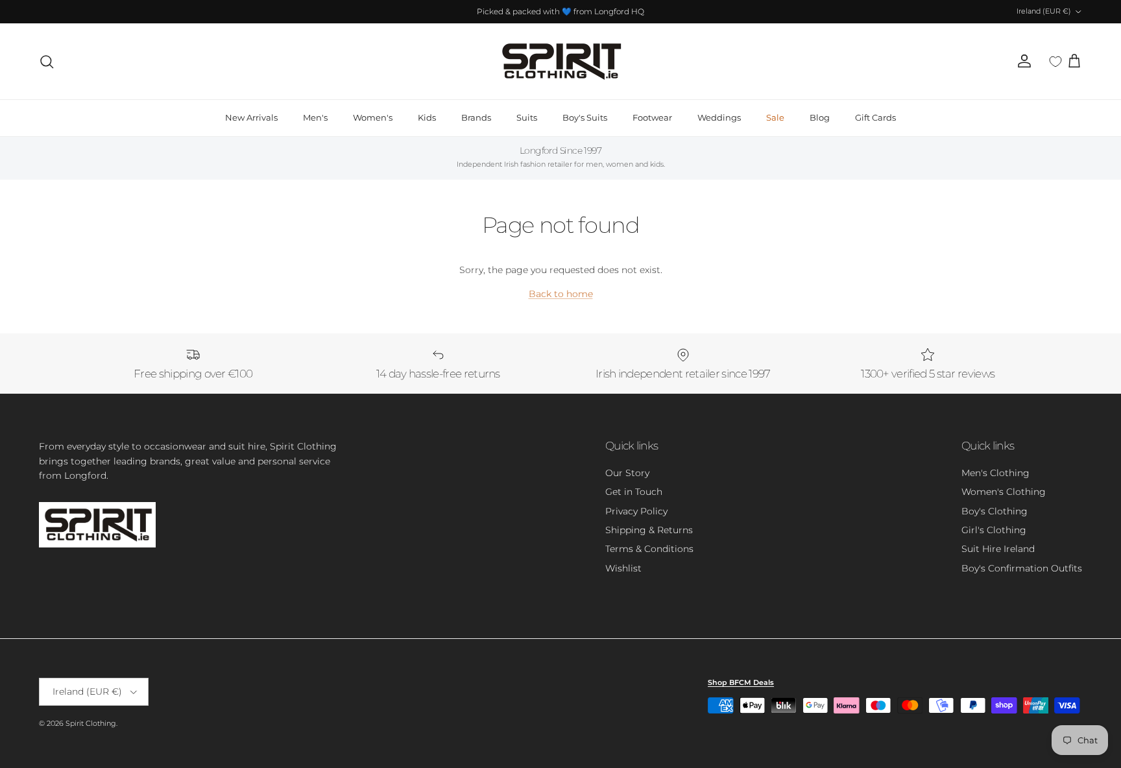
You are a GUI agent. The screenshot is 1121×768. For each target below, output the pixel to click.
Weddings (719, 117)
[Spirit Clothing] (560, 61)
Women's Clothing (1003, 492)
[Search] (46, 61)
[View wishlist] (1055, 61)
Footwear (652, 117)
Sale (775, 117)
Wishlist (623, 568)
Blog (820, 117)
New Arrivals (251, 117)
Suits (526, 117)
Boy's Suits (584, 117)
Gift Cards (875, 117)
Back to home (561, 294)
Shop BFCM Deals (741, 682)
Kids (427, 117)
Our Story (627, 473)
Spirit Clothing (91, 723)
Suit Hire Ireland (998, 549)
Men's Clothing (995, 473)
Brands (476, 117)
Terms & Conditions (649, 549)
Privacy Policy (636, 511)
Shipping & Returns (649, 530)
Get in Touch (633, 492)
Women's (372, 117)
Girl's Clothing (993, 530)
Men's (315, 117)
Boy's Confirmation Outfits (1021, 568)
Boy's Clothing (994, 511)
